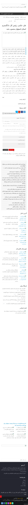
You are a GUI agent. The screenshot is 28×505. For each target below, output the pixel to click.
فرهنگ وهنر (23, 286)
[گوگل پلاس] (19, 112)
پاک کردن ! (5, 149)
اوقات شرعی (23, 485)
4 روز (18, 290)
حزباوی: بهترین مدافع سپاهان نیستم (18, 202)
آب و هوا (24, 482)
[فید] (19, 2)
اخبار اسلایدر (23, 308)
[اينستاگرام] (10, 2)
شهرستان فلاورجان (21, 249)
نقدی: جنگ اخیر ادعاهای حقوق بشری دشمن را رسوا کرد (15, 197)
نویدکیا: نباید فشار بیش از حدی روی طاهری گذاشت (15, 208)
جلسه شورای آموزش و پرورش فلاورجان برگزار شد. (15, 303)
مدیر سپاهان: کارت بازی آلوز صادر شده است (17, 204)
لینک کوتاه (18, 113)
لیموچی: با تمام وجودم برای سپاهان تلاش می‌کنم (16, 189)
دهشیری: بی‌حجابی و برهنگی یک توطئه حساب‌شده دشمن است (13, 177)
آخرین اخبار (17, 19)
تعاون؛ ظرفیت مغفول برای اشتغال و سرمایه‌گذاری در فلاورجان (13, 179)
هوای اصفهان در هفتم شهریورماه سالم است (17, 175)
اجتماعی (21, 19)
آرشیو (23, 465)
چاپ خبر (10, 20)
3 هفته (18, 297)
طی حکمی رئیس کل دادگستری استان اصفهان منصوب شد (14, 27)
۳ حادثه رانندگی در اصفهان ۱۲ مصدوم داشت (17, 171)
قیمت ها (23, 483)
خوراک (24, 480)
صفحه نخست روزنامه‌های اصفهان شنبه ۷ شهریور (16, 173)
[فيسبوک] (22, 112)
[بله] (17, 2)
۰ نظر (15, 20)
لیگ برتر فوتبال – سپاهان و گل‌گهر (19, 206)
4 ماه (18, 301)
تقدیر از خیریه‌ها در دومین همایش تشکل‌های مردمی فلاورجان (14, 473)
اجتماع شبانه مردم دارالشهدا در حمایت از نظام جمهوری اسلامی (13, 191)
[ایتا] (15, 2)
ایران (25, 19)
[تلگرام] (8, 2)
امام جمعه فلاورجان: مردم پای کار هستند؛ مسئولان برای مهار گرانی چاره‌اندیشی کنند (15, 424)
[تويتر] (17, 112)
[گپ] (13, 2)
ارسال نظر (11, 149)
